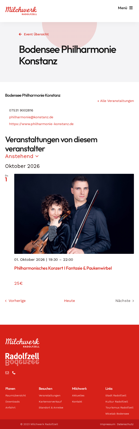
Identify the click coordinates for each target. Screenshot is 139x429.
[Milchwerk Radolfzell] (21, 8)
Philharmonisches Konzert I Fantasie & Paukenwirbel (63, 268)
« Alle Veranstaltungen (115, 101)
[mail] (7, 372)
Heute (69, 301)
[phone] (14, 372)
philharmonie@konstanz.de (31, 117)
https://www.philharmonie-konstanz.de (41, 124)
